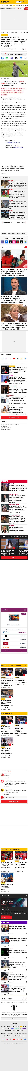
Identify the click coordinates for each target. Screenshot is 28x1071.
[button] (25, 49)
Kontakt (9, 1033)
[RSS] (22, 358)
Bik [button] (4, 1002)
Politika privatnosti (11, 1035)
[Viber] (2, 241)
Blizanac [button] (8, 1002)
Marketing (3, 1033)
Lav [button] (14, 1002)
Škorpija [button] (25, 1002)
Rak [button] (12, 1002)
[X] (10, 241)
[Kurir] (4, 2)
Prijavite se (7, 917)
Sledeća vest (20, 222)
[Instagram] (14, 241)
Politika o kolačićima (22, 1033)
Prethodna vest (8, 222)
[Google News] (25, 241)
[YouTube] (17, 241)
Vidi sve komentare (14, 801)
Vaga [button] (21, 1002)
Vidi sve (14, 557)
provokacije (11, 233)
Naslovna (3, 32)
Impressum (14, 1033)
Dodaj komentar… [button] (10, 797)
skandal (4, 233)
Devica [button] (17, 1002)
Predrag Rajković (22, 233)
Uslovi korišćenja (21, 1035)
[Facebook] (6, 241)
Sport (8, 32)
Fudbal (12, 32)
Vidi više (14, 1019)
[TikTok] (21, 241)
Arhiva (4, 1035)
